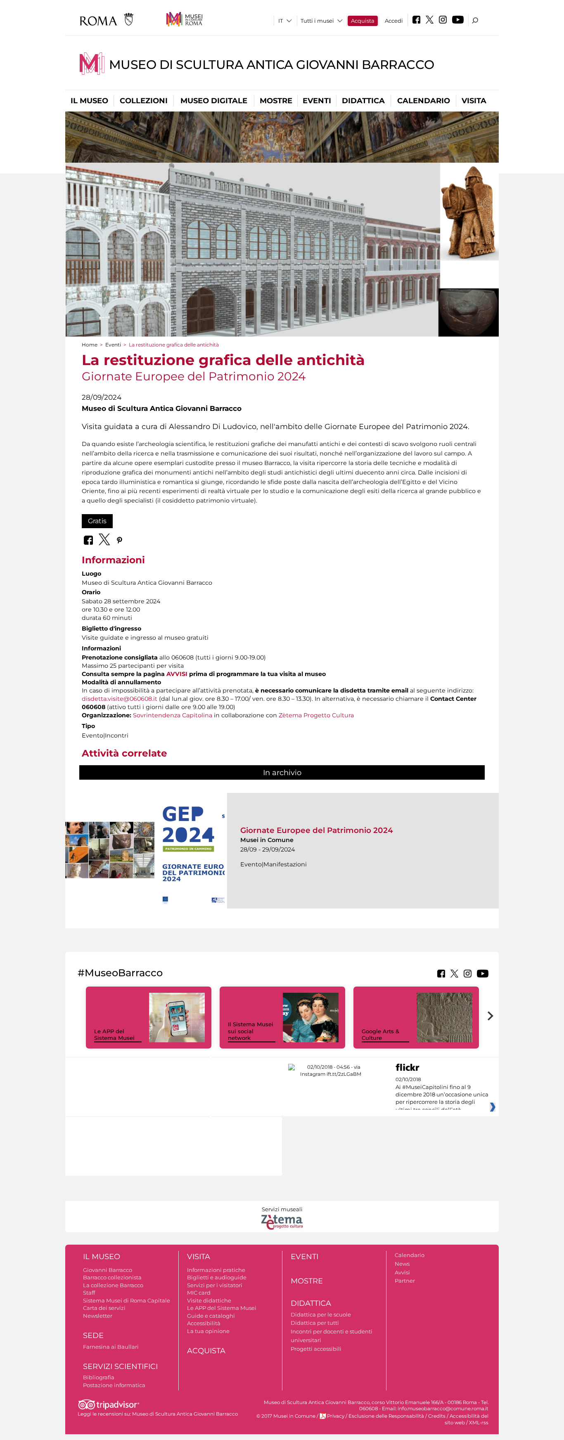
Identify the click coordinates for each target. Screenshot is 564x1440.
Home (89, 345)
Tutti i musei (317, 20)
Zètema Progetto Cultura (316, 715)
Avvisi (402, 1272)
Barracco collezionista (112, 1277)
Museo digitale (213, 100)
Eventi (317, 100)
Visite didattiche (209, 1300)
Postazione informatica (114, 1385)
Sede (93, 1335)
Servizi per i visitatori (214, 1285)
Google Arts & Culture (380, 1034)
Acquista (362, 20)
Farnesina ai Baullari (111, 1346)
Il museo (89, 100)
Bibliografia (98, 1377)
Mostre (276, 100)
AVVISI (176, 674)
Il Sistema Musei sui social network (250, 1031)
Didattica (363, 100)
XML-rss (478, 1423)
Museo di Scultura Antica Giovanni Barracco (271, 64)
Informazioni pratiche (216, 1270)
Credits (437, 1416)
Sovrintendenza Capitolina (172, 715)
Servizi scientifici (120, 1366)
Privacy (335, 1416)
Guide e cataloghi (211, 1315)
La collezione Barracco (113, 1285)
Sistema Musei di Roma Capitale (126, 1300)
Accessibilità (203, 1323)
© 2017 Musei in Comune (285, 1416)
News (402, 1263)
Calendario (423, 100)
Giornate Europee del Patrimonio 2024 (316, 830)
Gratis (97, 521)
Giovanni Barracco (107, 1270)
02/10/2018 (442, 1095)
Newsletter (97, 1315)
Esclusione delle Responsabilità (386, 1416)
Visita (474, 100)
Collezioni (144, 100)
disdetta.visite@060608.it (119, 698)
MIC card (199, 1292)
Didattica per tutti (315, 1322)
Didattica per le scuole (321, 1314)
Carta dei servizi (104, 1308)
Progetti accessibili (316, 1348)
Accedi (394, 20)
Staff (89, 1292)
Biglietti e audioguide (216, 1277)
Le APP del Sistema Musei (114, 1034)
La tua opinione (208, 1331)
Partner (405, 1280)
